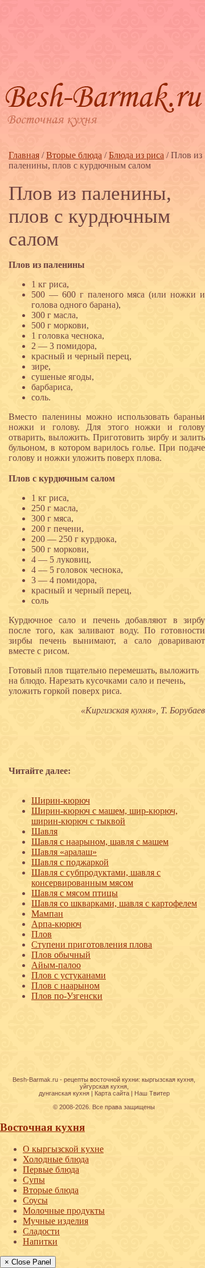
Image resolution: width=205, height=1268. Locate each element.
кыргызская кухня (168, 1079)
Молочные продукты (64, 1210)
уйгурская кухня (103, 1086)
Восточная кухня (42, 1127)
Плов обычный (61, 955)
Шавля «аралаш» (64, 852)
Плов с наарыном (65, 985)
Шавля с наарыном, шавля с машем (100, 841)
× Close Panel (28, 1262)
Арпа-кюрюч (56, 924)
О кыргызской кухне (63, 1149)
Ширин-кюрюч (60, 800)
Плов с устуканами (68, 975)
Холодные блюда (56, 1159)
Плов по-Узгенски (66, 996)
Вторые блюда (51, 1190)
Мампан (47, 913)
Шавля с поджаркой (70, 862)
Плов (41, 934)
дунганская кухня (64, 1093)
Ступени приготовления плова (91, 944)
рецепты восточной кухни (101, 1079)
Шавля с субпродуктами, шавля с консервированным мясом (96, 878)
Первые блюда (51, 1169)
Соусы (35, 1200)
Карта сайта (112, 1093)
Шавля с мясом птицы (74, 893)
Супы (34, 1180)
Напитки (40, 1241)
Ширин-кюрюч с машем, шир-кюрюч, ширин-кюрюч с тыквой (104, 816)
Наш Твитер (152, 1093)
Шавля (44, 831)
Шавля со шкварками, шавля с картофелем (114, 903)
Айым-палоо (56, 965)
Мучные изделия (55, 1221)
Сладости (41, 1231)
